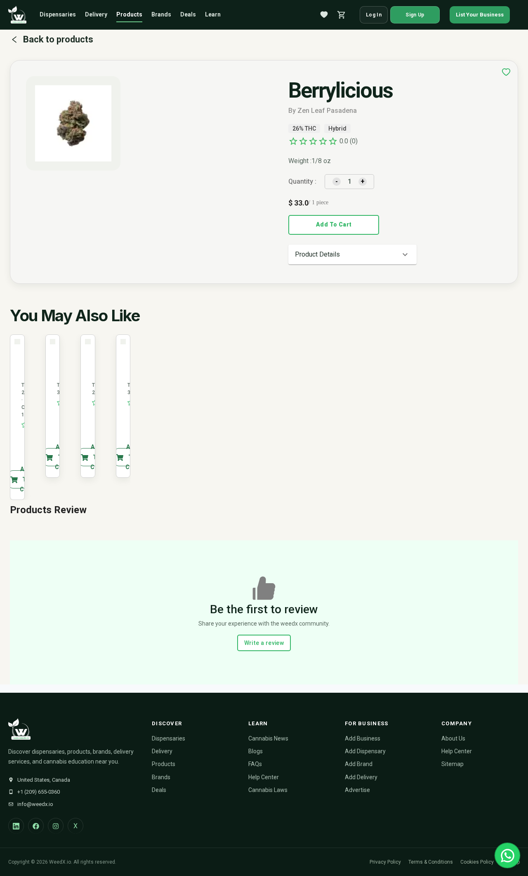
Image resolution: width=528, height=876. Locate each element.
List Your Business (480, 15)
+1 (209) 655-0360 (38, 792)
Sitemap (452, 764)
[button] (352, 254)
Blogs (255, 751)
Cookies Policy (477, 862)
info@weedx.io (35, 804)
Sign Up (414, 15)
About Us (453, 738)
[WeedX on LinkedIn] (16, 826)
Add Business (362, 738)
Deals (188, 14)
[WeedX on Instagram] (56, 826)
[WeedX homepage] (17, 15)
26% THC (304, 128)
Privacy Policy (385, 862)
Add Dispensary (365, 751)
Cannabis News (268, 738)
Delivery (96, 14)
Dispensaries (58, 14)
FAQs (255, 764)
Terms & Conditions (430, 862)
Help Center (263, 777)
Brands (161, 14)
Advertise (357, 790)
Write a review (264, 643)
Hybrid (337, 128)
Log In (374, 15)
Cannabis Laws (268, 790)
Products (129, 14)
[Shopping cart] (341, 15)
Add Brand (358, 764)
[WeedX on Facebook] (36, 826)
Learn (213, 14)
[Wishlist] (324, 15)
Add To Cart (333, 224)
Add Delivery (361, 777)
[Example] (506, 72)
